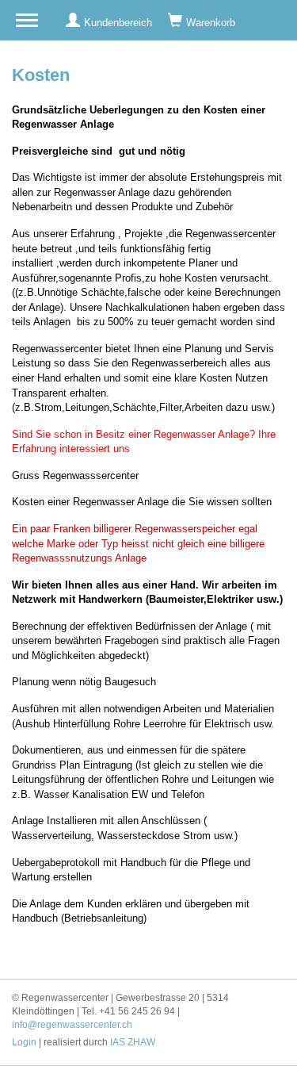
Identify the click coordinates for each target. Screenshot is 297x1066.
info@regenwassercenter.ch (72, 1024)
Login (24, 1042)
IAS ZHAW (132, 1042)
